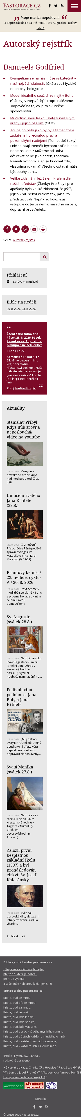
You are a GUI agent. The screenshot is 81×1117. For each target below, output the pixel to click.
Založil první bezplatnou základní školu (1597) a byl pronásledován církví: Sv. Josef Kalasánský (21, 864)
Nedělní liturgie (25, 388)
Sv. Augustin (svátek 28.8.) (19, 619)
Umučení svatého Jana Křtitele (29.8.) (23, 500)
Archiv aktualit (16, 936)
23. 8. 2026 (29, 309)
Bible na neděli (21, 302)
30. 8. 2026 (13, 309)
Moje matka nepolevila (40, 17)
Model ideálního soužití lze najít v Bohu (42, 95)
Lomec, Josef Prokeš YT (24, 1072)
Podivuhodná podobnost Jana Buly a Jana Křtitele (21, 697)
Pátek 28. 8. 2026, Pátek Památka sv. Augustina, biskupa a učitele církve (24, 341)
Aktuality (16, 408)
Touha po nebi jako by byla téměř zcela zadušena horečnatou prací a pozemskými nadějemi (42, 135)
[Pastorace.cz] (21, 6)
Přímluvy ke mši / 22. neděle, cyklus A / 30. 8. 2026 (24, 577)
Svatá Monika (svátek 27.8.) (20, 769)
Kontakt (40, 1099)
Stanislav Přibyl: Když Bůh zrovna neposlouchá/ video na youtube (23, 429)
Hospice (50, 1067)
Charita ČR (36, 1067)
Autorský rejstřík (24, 240)
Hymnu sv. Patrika (26, 1056)
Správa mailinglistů (25, 281)
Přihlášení (17, 275)
